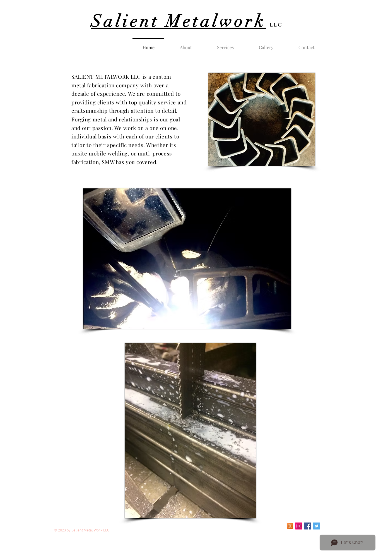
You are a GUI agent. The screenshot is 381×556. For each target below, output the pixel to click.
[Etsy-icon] (289, 526)
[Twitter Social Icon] (316, 526)
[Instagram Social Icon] (298, 526)
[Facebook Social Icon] (307, 526)
